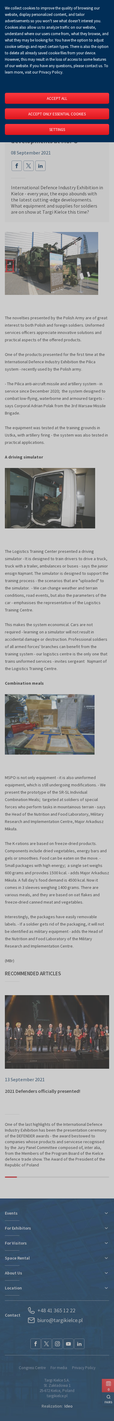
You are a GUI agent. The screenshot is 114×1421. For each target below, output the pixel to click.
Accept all (57, 98)
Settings (57, 129)
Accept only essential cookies (57, 114)
